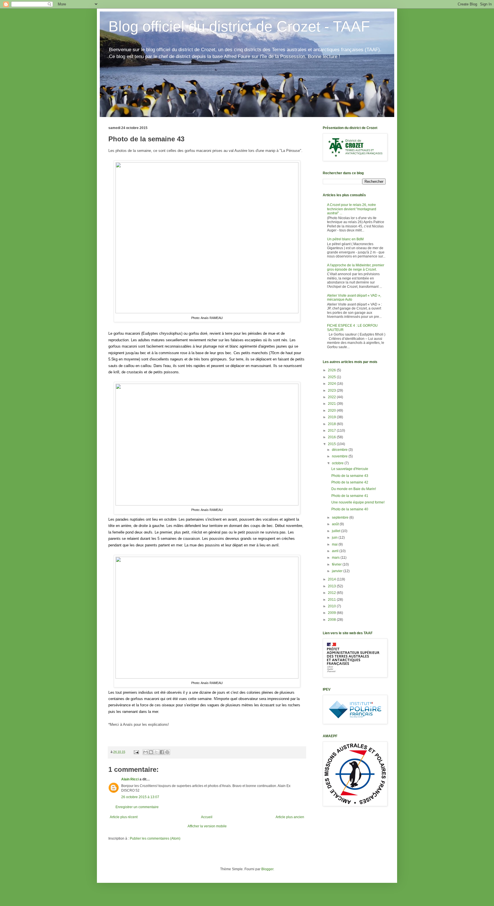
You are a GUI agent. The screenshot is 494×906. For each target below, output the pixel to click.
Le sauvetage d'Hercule (349, 469)
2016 (332, 437)
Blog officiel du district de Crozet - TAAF (239, 26)
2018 (332, 424)
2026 (332, 370)
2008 (332, 620)
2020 (332, 411)
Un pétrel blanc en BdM (345, 239)
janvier (337, 571)
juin (335, 538)
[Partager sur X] (156, 752)
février (337, 564)
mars (336, 558)
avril (335, 551)
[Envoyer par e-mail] (145, 752)
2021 (332, 404)
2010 (332, 606)
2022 (332, 397)
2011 (332, 600)
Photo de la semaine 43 (349, 476)
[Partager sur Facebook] (162, 752)
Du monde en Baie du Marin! (353, 489)
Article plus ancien (290, 817)
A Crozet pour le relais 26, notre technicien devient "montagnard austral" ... (351, 209)
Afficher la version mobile (207, 826)
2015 (332, 444)
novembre (340, 456)
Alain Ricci (130, 779)
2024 (332, 384)
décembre (340, 450)
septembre (340, 518)
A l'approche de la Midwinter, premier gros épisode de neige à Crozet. (355, 267)
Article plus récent (124, 817)
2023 (332, 390)
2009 (332, 613)
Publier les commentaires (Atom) (155, 838)
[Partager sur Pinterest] (167, 752)
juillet (336, 531)
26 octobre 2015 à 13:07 (140, 797)
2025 (332, 377)
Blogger (267, 869)
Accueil (206, 817)
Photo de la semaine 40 (349, 509)
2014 (332, 579)
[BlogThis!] (151, 752)
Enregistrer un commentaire (137, 807)
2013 (332, 586)
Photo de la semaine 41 (349, 496)
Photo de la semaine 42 (349, 482)
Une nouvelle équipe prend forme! (358, 502)
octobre (338, 463)
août (336, 524)
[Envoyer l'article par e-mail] (136, 752)
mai (335, 544)
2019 (332, 417)
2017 (332, 431)
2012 (332, 593)
